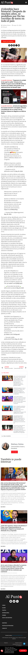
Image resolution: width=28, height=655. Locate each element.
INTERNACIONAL (5, 612)
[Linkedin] (24, 644)
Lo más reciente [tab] (6, 436)
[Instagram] (17, 601)
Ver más (14, 452)
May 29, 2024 (18, 339)
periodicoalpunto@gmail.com (17, 635)
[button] (26, 2)
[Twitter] (14, 601)
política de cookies (9, 652)
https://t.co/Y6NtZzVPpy (11, 209)
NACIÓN (4, 607)
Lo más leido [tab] (5, 372)
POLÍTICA (4, 610)
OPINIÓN (4, 615)
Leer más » (3, 506)
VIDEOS (3, 605)
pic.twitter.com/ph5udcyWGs (15, 166)
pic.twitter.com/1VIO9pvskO (12, 334)
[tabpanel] (14, 404)
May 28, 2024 (19, 171)
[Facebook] (10, 601)
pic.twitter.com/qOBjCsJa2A (14, 283)
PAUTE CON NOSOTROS (7, 617)
